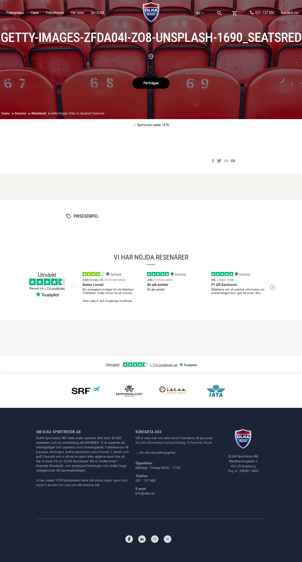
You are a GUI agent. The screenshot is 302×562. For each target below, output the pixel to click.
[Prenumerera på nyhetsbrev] (167, 540)
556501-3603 (248, 471)
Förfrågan (151, 83)
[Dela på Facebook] (213, 161)
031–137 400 (264, 13)
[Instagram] (155, 540)
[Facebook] (129, 540)
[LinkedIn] (142, 540)
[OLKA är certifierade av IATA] (216, 390)
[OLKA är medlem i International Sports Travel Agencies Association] (172, 390)
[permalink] (226, 161)
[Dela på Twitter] (219, 161)
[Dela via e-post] (233, 161)
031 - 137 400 (146, 481)
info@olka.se (145, 493)
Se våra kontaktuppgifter (156, 453)
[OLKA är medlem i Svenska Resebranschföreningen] (86, 390)
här (97, 485)
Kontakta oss (290, 13)
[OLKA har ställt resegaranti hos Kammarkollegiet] (129, 390)
